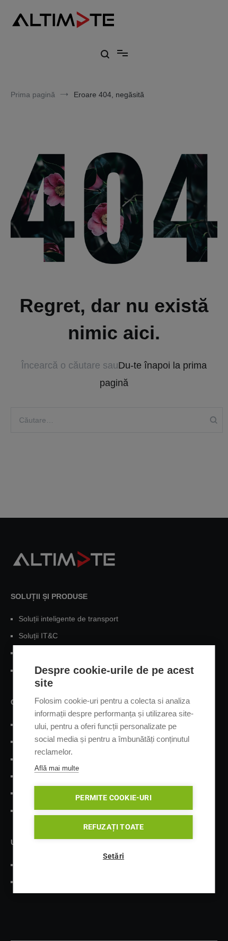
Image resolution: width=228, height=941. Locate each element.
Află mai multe (56, 768)
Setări (113, 856)
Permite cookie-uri (113, 797)
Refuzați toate (113, 827)
